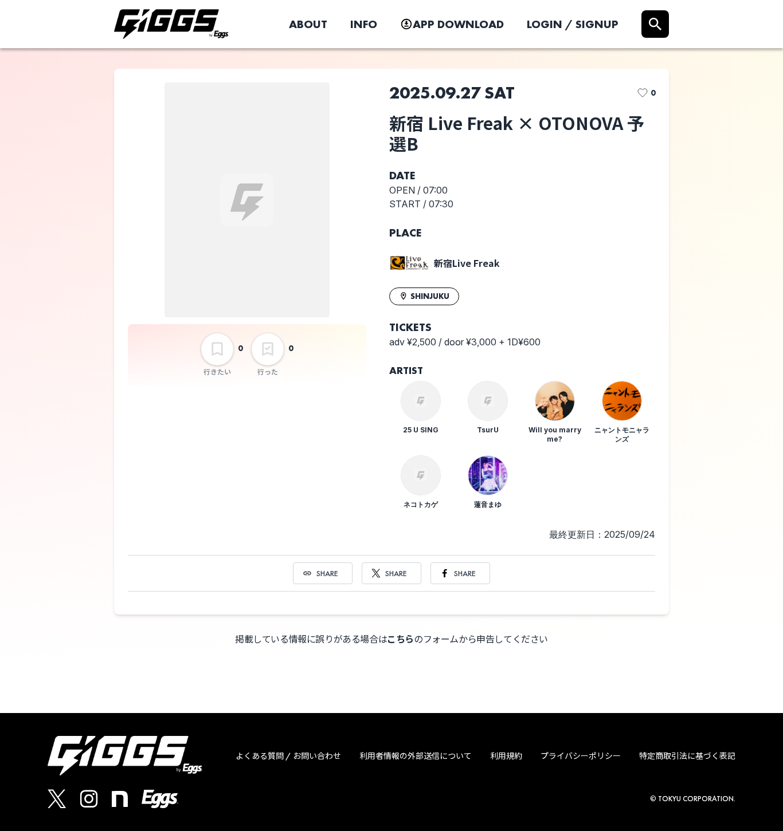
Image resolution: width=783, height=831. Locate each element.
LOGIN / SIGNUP (572, 24)
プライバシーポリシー (581, 756)
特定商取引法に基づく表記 (687, 756)
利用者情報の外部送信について (415, 756)
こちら (400, 639)
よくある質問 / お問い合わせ (288, 756)
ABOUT (308, 24)
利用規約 (506, 756)
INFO (363, 24)
